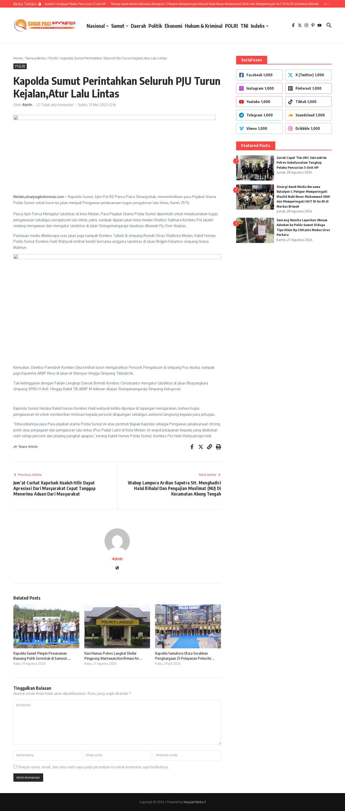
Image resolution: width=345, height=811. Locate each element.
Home (17, 58)
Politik (155, 26)
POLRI (231, 26)
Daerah (138, 26)
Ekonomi (173, 26)
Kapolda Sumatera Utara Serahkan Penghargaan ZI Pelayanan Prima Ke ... (184, 655)
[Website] (117, 568)
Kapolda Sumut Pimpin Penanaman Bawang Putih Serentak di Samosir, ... (42, 655)
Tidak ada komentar (57, 105)
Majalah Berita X (195, 802)
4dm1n (27, 105)
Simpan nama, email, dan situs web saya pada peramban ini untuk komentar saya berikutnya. (93, 767)
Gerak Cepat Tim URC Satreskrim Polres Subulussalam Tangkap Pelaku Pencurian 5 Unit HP (302, 162)
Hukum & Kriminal (204, 26)
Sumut (118, 26)
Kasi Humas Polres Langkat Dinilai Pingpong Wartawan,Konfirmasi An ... (113, 655)
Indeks (258, 26)
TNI (244, 26)
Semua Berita (35, 58)
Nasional (96, 26)
